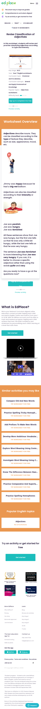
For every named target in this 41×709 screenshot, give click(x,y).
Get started (12, 333)
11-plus (24, 629)
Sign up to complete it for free (20, 101)
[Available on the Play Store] (24, 652)
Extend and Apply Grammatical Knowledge (19, 84)
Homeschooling (9, 639)
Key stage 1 (25, 616)
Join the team (8, 622)
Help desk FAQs (26, 637)
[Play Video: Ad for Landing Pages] (20, 366)
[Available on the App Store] (10, 652)
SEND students (8, 643)
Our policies (33, 659)
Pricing (6, 613)
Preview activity (20, 292)
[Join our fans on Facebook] (33, 662)
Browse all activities (28, 613)
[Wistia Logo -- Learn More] (28, 374)
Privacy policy (8, 659)
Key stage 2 (25, 619)
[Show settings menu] (17, 374)
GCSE (23, 626)
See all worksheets (20, 524)
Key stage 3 (25, 622)
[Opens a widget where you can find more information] (32, 705)
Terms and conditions (21, 659)
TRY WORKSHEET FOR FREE (20, 404)
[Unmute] (13, 374)
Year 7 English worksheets (22, 73)
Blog (23, 610)
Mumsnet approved (10, 619)
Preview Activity (14, 109)
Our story (7, 616)
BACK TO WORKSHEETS (21, 28)
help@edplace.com (28, 641)
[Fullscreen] (21, 374)
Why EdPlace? (8, 610)
